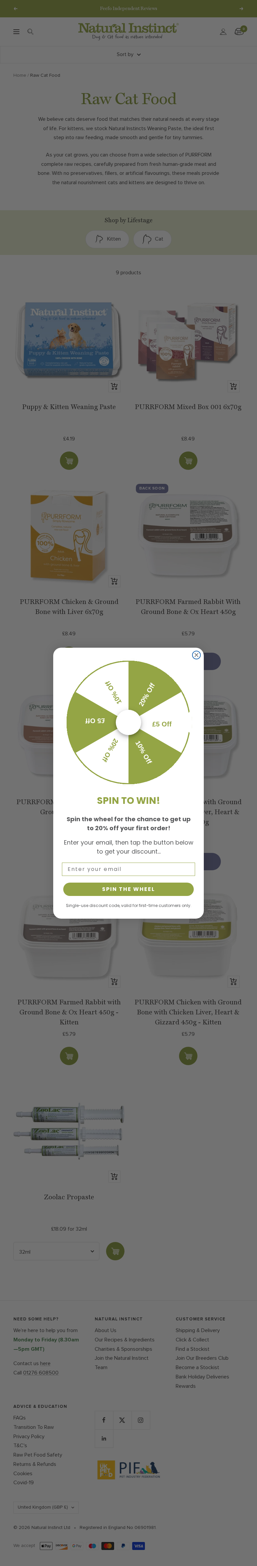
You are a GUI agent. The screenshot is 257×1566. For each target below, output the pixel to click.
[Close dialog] (196, 655)
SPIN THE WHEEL (128, 889)
